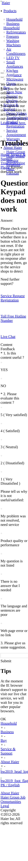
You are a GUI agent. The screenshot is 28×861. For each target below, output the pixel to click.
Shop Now (14, 92)
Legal (5, 806)
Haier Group (15, 152)
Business (13, 24)
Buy (4, 740)
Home (5, 154)
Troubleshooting (13, 163)
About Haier (10, 762)
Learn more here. (13, 123)
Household (14, 19)
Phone (6, 167)
